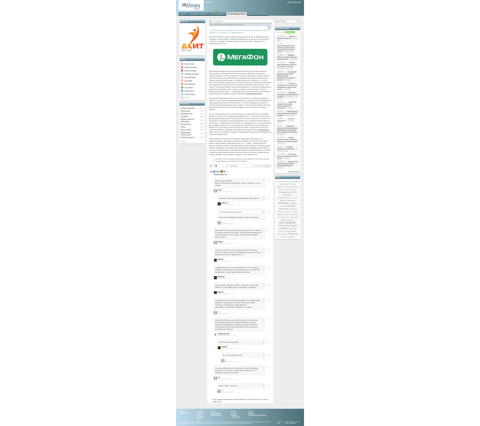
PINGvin (281, 55)
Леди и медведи (190, 77)
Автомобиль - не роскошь (285, 68)
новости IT (288, 211)
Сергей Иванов (290, 231)
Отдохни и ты (189, 91)
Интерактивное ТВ (287, 192)
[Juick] (227, 171)
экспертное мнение (198, 14)
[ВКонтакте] (214, 171)
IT (277, 181)
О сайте (234, 413)
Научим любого (189, 84)
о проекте (209, 2)
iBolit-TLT (225, 203)
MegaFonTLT (234, 165)
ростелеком (287, 222)
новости (183, 14)
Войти (182, 411)
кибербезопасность (285, 198)
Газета (199, 418)
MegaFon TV (252, 158)
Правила (234, 415)
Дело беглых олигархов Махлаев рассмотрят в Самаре (287, 156)
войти (289, 2)
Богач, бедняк (189, 64)
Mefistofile (221, 276)
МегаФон (283, 203)
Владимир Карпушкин (263, 158)
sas (219, 377)
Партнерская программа (257, 415)
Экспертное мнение (188, 108)
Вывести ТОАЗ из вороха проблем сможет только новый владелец (287, 163)
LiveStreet (292, 423)
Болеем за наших (190, 67)
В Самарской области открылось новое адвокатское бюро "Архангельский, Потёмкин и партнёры (286, 75)
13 (269, 165)
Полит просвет (189, 94)
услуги (212, 14)
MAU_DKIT (186, 50)
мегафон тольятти (242, 158)
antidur (280, 111)
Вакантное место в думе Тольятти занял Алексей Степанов (287, 113)
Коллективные (215, 413)
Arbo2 (220, 190)
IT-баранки (184, 116)
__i (222, 222)
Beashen (221, 259)
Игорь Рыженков (291, 189)
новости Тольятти (291, 214)
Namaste (221, 292)
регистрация (296, 2)
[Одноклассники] (219, 171)
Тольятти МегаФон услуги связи (224, 161)
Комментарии (289, 32)
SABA (280, 43)
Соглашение (235, 417)
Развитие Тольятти (187, 137)
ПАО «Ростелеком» (283, 217)
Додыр (183, 127)
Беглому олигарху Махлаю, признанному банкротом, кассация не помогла (287, 139)
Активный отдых (186, 113)
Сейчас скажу (185, 111)
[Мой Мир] (221, 171)
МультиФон (218, 158)
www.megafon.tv (263, 130)
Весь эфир (291, 171)
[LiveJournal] (224, 171)
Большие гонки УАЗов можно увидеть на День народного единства (286, 64)
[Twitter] (216, 171)
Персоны (200, 417)
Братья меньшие (190, 70)
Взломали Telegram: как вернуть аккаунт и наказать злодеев (287, 57)
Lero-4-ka (281, 92)
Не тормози (188, 87)
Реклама (251, 413)
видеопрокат (287, 181)
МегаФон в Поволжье (229, 158)
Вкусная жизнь (186, 124)
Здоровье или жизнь (191, 74)
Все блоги (184, 141)
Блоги (199, 415)
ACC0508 (281, 137)
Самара (283, 228)
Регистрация (184, 413)
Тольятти (293, 233)
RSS (297, 171)
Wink (280, 181)
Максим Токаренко (287, 200)
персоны (221, 14)
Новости (200, 413)
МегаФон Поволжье (287, 207)
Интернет (287, 195)
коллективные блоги (236, 14)
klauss (280, 126)
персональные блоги (257, 14)
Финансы (288, 79)
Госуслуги (288, 187)
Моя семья (188, 81)
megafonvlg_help (223, 333)
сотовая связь (282, 234)
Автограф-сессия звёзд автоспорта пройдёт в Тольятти (287, 94)
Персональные (215, 415)
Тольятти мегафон (287, 237)
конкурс (295, 198)
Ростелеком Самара (287, 226)
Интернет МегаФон (241, 161)
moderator (281, 36)
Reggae (220, 241)
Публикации (280, 32)
